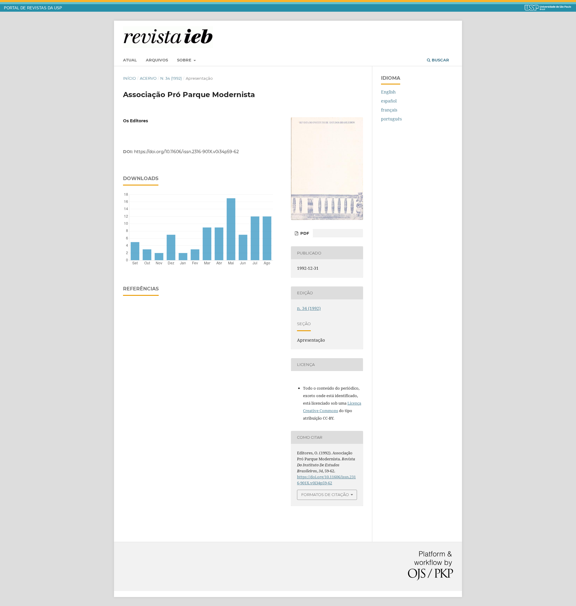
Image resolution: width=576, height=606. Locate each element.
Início (129, 78)
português (391, 119)
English (388, 92)
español (389, 101)
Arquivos (157, 60)
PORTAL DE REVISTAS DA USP (33, 8)
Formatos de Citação (325, 494)
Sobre (185, 60)
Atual (130, 60)
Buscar (439, 60)
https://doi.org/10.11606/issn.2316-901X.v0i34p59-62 (186, 151)
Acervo (148, 78)
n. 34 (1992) (171, 78)
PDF (304, 233)
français (389, 110)
